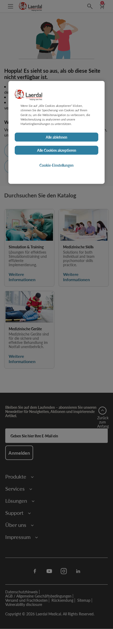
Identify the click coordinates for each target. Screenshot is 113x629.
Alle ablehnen (56, 137)
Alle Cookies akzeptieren (56, 150)
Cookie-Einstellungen (56, 165)
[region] (56, 132)
